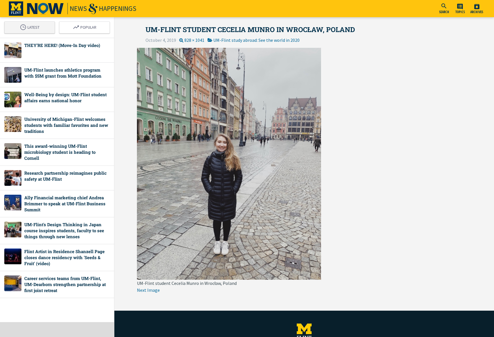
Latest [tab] (31, 26)
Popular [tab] (86, 26)
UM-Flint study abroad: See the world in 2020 (256, 40)
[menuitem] (444, 8)
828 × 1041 (194, 40)
